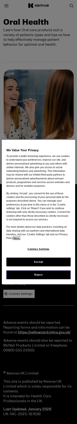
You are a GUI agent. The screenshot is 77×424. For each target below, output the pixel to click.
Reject (38, 274)
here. (17, 238)
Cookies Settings (38, 249)
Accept (38, 261)
